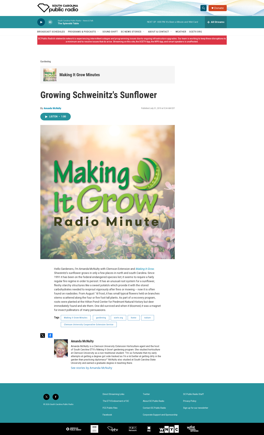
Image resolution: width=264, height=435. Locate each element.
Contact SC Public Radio (154, 408)
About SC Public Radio (153, 401)
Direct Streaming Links (113, 394)
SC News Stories (131, 31)
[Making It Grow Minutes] (49, 74)
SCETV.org (195, 31)
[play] (41, 22)
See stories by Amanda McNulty (91, 368)
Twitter (146, 394)
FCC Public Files (110, 408)
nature (147, 317)
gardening (101, 317)
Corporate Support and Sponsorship (160, 415)
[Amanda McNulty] (61, 348)
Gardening (45, 61)
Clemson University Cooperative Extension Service (89, 324)
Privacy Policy (189, 401)
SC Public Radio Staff (193, 394)
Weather (181, 31)
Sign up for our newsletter (195, 408)
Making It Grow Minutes (79, 74)
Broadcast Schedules (51, 31)
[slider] (55, 22)
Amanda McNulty (52, 108)
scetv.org (118, 317)
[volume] (50, 22)
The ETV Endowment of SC (116, 401)
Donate (219, 8)
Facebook (107, 415)
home (133, 317)
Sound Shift (110, 31)
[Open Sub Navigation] (98, 31)
